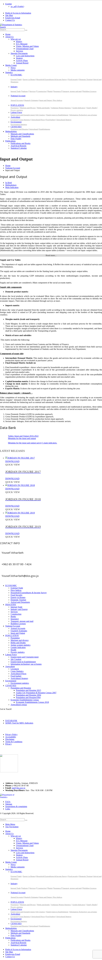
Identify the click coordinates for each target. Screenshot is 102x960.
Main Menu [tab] (10, 824)
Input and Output (18, 633)
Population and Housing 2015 (28, 690)
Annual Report (22, 63)
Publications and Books (20, 143)
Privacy (8, 744)
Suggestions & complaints (16, 806)
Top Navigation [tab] (11, 827)
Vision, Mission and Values (27, 46)
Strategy (19, 58)
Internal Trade (16, 91)
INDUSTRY (10, 604)
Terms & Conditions (13, 742)
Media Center (11, 65)
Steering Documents (19, 53)
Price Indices (57, 100)
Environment (16, 122)
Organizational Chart (24, 48)
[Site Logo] (11, 25)
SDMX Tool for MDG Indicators (19, 723)
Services (19, 51)
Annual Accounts (17, 100)
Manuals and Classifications (22, 134)
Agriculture (15, 117)
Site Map (9, 15)
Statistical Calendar (19, 148)
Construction (41, 91)
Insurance (57, 91)
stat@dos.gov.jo (18, 788)
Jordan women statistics (20, 645)
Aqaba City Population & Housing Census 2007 (36, 693)
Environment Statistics (19, 124)
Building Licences (89, 91)
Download (12, 461)
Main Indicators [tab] (11, 187)
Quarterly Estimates (31, 100)
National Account (18, 96)
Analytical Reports (18, 146)
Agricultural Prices (38, 120)
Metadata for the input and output (22, 438)
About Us (9, 37)
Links (7, 809)
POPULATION (17, 105)
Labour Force (16, 112)
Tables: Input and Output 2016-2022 (23, 436)
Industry (14, 87)
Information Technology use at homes (83, 115)
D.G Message (21, 44)
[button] (3, 27)
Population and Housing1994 (28, 697)
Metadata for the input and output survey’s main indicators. (32, 443)
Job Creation (40, 115)
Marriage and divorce (20, 640)
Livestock (14, 120)
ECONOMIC (16, 75)
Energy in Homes (29, 79)
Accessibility (10, 737)
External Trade (16, 79)
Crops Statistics (24, 120)
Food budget (50, 120)
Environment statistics (20, 683)
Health (13, 650)
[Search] (26, 30)
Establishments (44, 129)
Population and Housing (19, 129)
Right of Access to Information (18, 13)
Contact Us (10, 20)
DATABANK (11, 720)
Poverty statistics (17, 110)
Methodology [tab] (11, 185)
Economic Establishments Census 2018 (32, 702)
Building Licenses (18, 623)
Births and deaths (43, 108)
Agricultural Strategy (63, 120)
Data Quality (16, 138)
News (13, 68)
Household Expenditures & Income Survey (51, 79)
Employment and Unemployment (23, 115)
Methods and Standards (20, 136)
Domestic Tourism (85, 79)
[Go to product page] (53, 458)
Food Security (16, 595)
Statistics (9, 72)
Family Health (92, 108)
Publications (10, 141)
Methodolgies (11, 131)
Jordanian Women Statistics (61, 108)
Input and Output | (46, 100)
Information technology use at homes (26, 664)
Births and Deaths (18, 643)
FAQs (7, 802)
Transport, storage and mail (72, 91)
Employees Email (12, 18)
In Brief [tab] (8, 183)
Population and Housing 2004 (28, 695)
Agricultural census (19, 704)
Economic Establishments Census (25, 700)
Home (7, 34)
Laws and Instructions (25, 56)
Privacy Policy (11, 734)
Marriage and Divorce (28, 108)
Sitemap (8, 804)
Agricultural (33, 129)
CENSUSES (16, 127)
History (19, 41)
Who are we (16, 39)
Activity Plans (22, 60)
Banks (50, 91)
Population (15, 108)
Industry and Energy (19, 609)
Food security (73, 79)
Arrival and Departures (20, 602)
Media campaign (18, 70)
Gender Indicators (78, 108)
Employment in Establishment (57, 115)
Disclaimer (9, 739)
